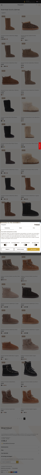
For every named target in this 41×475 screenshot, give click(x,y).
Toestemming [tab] (7, 227)
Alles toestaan (33, 249)
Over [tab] (34, 227)
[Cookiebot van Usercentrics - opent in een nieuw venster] (35, 225)
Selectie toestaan (20, 249)
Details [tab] (20, 227)
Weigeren (7, 249)
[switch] (15, 245)
